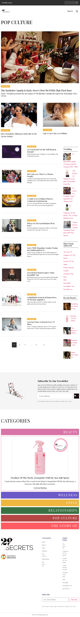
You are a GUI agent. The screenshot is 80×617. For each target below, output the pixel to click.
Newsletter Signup (7, 3)
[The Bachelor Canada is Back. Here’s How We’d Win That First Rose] (40, 57)
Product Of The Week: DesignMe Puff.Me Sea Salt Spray (74, 318)
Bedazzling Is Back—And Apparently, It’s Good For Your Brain (74, 342)
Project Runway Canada (68, 269)
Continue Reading (40, 488)
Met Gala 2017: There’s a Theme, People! (40, 175)
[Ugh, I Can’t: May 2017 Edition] (61, 115)
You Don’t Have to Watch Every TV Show (41, 323)
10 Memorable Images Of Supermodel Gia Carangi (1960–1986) (70, 160)
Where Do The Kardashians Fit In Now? (41, 224)
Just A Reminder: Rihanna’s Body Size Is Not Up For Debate (19, 135)
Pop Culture (5, 86)
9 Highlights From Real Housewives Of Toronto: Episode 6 (41, 298)
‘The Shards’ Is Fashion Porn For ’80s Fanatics (74, 330)
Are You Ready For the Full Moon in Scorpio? (41, 150)
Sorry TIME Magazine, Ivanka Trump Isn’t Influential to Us (42, 249)
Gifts (65, 280)
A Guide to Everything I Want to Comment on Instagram (40, 200)
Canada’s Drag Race (68, 275)
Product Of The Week (68, 263)
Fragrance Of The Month (69, 256)
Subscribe (74, 600)
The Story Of (67, 252)
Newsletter (67, 283)
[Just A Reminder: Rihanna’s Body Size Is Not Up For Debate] (19, 115)
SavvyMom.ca (67, 289)
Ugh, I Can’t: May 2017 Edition (55, 133)
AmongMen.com (68, 286)
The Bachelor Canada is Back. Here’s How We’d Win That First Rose (36, 90)
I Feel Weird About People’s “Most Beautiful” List (40, 274)
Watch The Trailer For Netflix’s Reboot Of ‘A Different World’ (74, 354)
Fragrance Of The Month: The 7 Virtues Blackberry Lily (70, 215)
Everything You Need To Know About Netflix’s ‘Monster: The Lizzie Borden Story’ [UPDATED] (74, 306)
